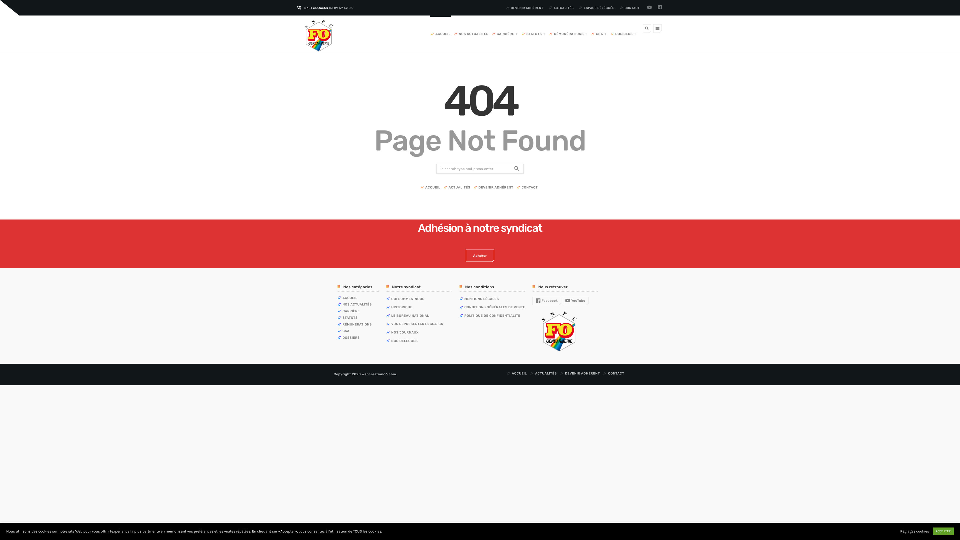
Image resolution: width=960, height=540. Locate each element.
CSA (599, 34)
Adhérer (480, 256)
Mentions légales (481, 299)
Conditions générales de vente (494, 307)
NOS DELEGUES (404, 341)
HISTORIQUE (401, 307)
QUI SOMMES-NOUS (407, 299)
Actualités (564, 8)
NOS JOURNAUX (405, 332)
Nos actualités (473, 34)
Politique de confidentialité (492, 316)
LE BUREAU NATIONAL (410, 316)
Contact (632, 8)
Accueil (443, 34)
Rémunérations (569, 34)
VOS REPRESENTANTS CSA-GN (417, 324)
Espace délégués (599, 8)
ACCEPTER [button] (943, 531)
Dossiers (624, 34)
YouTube (577, 301)
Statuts (534, 34)
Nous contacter (328, 8)
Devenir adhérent (527, 8)
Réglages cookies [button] (914, 531)
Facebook (549, 301)
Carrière (505, 34)
